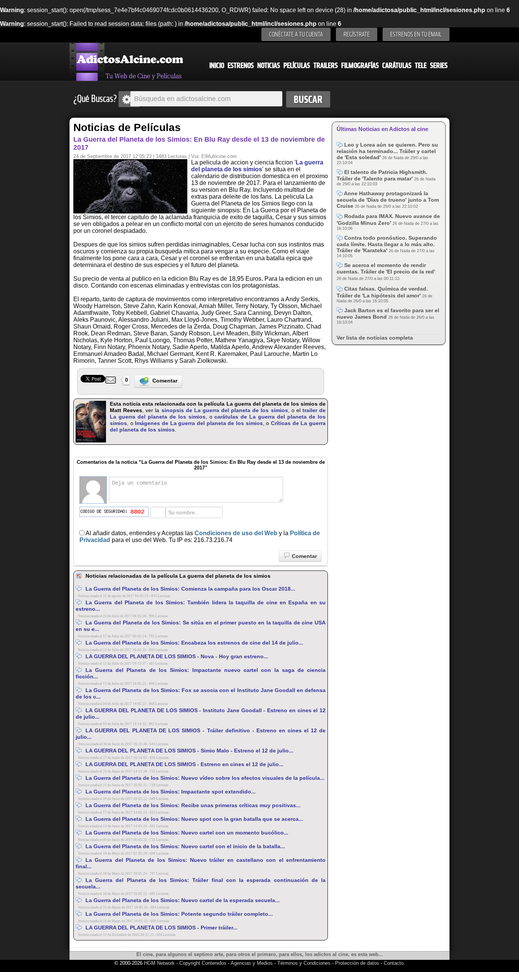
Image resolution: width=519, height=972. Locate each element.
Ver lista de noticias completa (375, 338)
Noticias (268, 65)
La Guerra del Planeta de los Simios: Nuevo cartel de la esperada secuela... (182, 900)
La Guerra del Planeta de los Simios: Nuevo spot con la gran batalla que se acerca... (194, 819)
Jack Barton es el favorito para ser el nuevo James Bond (388, 313)
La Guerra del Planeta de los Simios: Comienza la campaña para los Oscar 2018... (190, 589)
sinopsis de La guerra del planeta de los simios (224, 410)
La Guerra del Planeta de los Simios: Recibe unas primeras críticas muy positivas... (193, 805)
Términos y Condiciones (304, 963)
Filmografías (360, 65)
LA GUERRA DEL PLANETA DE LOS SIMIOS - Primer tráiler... (161, 928)
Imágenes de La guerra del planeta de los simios (199, 423)
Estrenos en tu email (416, 34)
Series (439, 65)
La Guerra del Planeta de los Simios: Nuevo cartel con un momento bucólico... (186, 833)
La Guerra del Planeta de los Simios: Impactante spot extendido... (170, 792)
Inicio (216, 65)
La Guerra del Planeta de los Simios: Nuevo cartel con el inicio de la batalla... (185, 846)
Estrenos (241, 65)
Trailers (325, 65)
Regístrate (356, 34)
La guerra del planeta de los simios (257, 165)
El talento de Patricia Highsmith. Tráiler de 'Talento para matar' (382, 175)
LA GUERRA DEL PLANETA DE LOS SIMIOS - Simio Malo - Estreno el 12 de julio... (189, 751)
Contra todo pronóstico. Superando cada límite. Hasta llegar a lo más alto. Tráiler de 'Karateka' (387, 244)
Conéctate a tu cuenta (296, 34)
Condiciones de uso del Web (236, 533)
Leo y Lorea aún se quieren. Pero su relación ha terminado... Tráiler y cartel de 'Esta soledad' (387, 151)
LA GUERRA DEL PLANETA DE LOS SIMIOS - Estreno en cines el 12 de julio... (184, 764)
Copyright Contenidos (202, 963)
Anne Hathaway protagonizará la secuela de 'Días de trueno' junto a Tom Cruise (388, 199)
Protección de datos (357, 963)
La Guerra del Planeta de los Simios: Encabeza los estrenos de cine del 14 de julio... (194, 643)
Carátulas (396, 65)
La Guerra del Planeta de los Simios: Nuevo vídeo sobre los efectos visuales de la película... (204, 778)
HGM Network (159, 963)
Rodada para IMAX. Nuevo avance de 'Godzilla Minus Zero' (388, 219)
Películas (296, 65)
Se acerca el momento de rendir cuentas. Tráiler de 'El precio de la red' (386, 268)
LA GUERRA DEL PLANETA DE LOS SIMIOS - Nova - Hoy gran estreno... (176, 656)
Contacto (393, 963)
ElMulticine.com (219, 156)
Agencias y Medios (252, 963)
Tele (421, 65)
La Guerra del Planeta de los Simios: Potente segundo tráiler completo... (179, 914)
